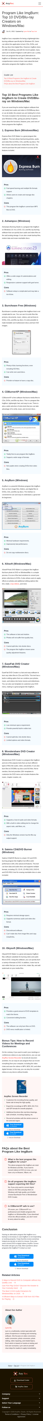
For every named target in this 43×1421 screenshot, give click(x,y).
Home (10, 1365)
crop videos (14, 584)
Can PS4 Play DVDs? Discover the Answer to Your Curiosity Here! (20, 1287)
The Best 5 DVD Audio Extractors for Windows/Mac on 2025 (16, 1292)
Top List (34, 31)
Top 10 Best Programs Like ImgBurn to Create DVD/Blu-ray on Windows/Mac (20, 80)
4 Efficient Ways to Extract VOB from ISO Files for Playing (20, 1298)
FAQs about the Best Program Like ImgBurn (19, 84)
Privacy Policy (26, 1414)
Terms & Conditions (12, 1414)
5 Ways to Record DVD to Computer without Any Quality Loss (21, 1281)
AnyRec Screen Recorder (11, 1058)
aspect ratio (10, 826)
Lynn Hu (26, 31)
